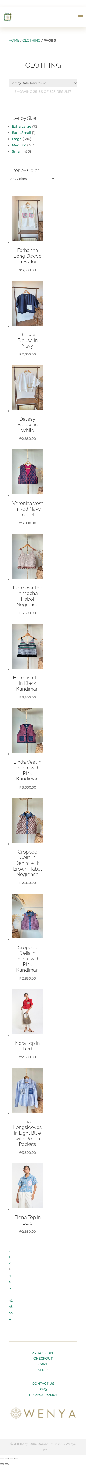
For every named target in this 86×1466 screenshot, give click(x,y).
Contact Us (43, 1383)
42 (11, 1300)
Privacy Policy (43, 1395)
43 (11, 1306)
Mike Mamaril (39, 1444)
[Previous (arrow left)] (2, 1464)
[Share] (7, 1458)
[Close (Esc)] (2, 1458)
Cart (43, 1364)
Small (17, 151)
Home (14, 40)
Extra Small (21, 133)
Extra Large (21, 126)
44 (11, 1313)
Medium (19, 145)
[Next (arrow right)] (7, 1464)
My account (43, 1353)
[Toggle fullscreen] (11, 1458)
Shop (43, 1370)
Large (17, 139)
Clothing (31, 40)
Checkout (43, 1358)
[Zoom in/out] (16, 1458)
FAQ (43, 1389)
